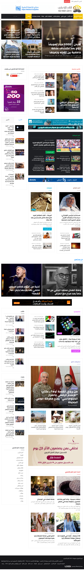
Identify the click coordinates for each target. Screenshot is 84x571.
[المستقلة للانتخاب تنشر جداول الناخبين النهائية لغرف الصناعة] (11, 49)
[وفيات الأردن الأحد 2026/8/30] (19, 400)
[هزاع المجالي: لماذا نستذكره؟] (19, 331)
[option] (42, 39)
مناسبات (21, 496)
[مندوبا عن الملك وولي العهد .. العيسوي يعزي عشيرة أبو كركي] (19, 432)
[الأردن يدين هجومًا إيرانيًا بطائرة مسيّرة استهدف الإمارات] (32, 49)
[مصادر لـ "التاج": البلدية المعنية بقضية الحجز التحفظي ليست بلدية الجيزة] (57, 417)
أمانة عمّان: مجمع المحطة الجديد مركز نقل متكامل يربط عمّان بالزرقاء (9, 166)
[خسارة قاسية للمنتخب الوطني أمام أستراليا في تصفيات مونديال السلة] (49, 167)
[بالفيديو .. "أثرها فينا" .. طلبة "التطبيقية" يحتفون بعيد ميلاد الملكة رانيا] (19, 128)
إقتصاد (21, 455)
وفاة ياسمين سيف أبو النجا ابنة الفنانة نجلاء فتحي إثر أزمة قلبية (37, 94)
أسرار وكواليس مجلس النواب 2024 (13, 563)
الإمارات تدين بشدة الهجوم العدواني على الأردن (37, 85)
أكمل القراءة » (50, 152)
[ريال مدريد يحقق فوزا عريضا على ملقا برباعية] (75, 159)
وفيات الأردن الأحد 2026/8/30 (9, 399)
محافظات (21, 490)
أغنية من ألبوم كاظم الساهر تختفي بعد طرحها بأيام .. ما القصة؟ (24, 290)
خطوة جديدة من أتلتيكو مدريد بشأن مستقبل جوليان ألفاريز (44, 143)
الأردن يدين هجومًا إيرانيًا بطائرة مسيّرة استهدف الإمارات (32, 54)
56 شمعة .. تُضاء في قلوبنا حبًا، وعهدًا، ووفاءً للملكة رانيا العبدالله (68, 538)
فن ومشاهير (20, 485)
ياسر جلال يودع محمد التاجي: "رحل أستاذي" (39, 102)
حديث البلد (20, 473)
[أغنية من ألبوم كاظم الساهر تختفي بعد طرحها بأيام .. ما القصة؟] (21, 280)
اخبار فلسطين (19, 457)
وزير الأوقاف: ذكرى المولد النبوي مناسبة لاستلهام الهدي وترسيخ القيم (9, 153)
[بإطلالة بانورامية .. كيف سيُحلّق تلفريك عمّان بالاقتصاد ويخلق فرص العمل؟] (38, 417)
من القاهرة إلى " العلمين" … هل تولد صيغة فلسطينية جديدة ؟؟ (9, 319)
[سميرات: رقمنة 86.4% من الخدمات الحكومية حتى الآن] (49, 336)
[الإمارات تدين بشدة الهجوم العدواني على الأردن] (49, 85)
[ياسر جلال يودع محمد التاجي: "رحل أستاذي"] (51, 102)
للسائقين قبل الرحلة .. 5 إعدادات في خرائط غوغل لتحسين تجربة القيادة (38, 320)
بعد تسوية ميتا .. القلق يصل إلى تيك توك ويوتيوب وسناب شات (69, 341)
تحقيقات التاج (48, 16)
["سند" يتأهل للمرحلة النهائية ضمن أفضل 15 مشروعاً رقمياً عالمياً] (49, 344)
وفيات (21, 501)
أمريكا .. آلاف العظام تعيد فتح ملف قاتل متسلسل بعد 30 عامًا (41, 217)
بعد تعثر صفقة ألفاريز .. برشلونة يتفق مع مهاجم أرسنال (38, 160)
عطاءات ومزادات (36, 16)
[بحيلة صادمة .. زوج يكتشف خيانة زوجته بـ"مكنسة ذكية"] (47, 246)
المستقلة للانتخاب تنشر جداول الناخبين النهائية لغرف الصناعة (11, 54)
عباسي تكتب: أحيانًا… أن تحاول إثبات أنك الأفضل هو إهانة (9, 339)
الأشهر (7, 119)
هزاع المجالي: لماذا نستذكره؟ (9, 330)
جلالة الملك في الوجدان (45, 499)
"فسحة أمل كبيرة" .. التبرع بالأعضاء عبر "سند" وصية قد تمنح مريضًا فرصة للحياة (12, 34)
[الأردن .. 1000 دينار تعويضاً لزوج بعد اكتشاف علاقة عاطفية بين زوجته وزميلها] (62, 39)
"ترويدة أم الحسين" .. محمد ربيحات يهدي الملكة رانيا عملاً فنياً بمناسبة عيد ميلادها (9, 178)
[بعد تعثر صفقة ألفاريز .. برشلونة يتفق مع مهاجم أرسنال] (49, 159)
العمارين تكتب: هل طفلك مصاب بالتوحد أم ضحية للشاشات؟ (9, 351)
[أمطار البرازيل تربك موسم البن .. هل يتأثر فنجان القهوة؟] (49, 110)
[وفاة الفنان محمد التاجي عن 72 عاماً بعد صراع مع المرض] (62, 280)
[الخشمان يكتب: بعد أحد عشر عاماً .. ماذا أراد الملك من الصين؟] (19, 361)
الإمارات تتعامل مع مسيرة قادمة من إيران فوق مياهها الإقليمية (65, 237)
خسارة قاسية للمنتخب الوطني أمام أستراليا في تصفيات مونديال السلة (38, 168)
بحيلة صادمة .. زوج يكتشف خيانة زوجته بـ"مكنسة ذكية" (37, 247)
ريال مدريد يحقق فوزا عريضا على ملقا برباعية (63, 159)
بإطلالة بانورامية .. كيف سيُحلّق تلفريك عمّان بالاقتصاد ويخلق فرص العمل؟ (38, 427)
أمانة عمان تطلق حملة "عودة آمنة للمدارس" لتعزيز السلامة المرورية (9, 141)
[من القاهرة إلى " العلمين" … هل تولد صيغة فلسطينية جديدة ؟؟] (19, 318)
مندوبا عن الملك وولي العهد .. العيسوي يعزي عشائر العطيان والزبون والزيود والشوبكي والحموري (9, 387)
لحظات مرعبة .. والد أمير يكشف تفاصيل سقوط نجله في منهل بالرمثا (68, 501)
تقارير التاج (24, 563)
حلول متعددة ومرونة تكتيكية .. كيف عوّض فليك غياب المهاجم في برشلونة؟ (63, 169)
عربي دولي (63, 16)
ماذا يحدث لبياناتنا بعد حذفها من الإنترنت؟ (38, 328)
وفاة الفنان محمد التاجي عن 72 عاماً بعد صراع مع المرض (64, 292)
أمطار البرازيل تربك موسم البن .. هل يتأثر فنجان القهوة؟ (38, 111)
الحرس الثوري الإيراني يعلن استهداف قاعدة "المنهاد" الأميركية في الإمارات (64, 247)
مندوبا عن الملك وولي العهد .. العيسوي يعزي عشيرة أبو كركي (9, 433)
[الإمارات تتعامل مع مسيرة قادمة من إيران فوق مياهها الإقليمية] (76, 235)
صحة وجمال (20, 480)
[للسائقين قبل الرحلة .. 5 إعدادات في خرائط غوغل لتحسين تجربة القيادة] (49, 319)
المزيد (28, 16)
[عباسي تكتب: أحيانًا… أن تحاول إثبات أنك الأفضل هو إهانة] (19, 339)
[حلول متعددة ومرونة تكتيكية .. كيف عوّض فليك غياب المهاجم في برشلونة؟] (75, 167)
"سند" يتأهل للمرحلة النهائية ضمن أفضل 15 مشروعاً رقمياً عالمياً (38, 345)
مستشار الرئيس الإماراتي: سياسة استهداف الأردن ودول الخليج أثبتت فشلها (70, 217)
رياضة (42, 16)
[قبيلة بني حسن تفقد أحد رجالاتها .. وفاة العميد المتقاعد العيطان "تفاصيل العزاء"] (19, 419)
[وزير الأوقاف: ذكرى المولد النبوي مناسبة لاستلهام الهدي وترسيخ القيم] (19, 152)
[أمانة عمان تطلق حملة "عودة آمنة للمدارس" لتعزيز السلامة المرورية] (19, 141)
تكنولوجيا (21, 470)
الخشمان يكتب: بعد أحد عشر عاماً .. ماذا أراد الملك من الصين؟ (9, 362)
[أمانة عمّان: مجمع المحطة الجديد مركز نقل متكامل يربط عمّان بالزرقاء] (19, 165)
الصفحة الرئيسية (78, 16)
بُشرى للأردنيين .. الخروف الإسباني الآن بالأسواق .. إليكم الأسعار (73, 427)
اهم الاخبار (20, 462)
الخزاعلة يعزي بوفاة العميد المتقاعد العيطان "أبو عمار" (9, 408)
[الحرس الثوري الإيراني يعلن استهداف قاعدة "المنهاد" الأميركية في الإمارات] (75, 246)
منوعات (21, 498)
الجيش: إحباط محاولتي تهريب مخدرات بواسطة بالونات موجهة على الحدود (47, 1)
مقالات (21, 493)
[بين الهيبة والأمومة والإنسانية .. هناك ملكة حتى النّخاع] (32, 30)
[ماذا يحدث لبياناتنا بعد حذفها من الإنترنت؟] (49, 328)
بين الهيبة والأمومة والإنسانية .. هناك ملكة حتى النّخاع (32, 35)
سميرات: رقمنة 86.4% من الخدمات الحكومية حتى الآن (37, 337)
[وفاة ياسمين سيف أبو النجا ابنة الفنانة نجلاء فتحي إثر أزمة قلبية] (49, 93)
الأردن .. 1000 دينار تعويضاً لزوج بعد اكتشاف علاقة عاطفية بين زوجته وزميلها (64, 48)
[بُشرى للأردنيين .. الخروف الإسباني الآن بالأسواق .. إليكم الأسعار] (72, 417)
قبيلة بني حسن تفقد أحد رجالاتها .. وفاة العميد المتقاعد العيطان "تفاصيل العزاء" (9, 420)
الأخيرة (20, 119)
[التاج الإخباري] (70, 8)
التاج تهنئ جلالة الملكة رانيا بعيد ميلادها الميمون (44, 537)
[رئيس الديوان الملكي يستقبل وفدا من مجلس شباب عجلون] (49, 76)
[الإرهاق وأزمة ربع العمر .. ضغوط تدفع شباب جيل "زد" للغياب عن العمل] (47, 235)
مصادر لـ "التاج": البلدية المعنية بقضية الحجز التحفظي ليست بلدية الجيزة (55, 427)
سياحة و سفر (20, 478)
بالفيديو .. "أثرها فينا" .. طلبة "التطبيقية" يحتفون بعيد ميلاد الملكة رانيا (9, 129)
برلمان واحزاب (56, 16)
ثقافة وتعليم (20, 467)
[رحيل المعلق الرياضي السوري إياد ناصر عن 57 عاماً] (68, 92)
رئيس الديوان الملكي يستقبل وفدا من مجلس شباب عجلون (38, 77)
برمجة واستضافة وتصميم (77, 566)
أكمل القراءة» (76, 229)
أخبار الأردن (70, 16)
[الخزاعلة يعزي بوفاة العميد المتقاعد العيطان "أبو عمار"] (19, 408)
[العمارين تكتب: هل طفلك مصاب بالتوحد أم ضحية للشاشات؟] (19, 350)
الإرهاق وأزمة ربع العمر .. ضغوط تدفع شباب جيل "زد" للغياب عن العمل (37, 237)
